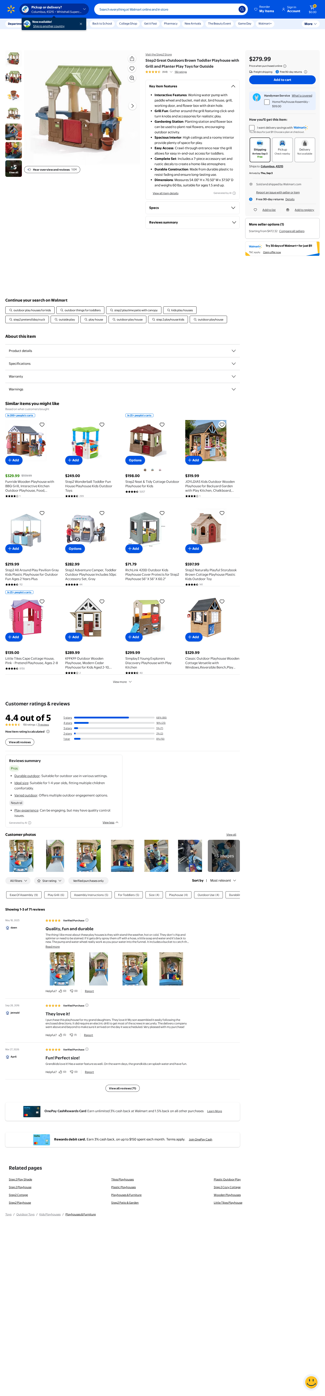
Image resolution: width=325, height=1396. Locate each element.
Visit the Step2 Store (158, 54)
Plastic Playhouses (123, 1187)
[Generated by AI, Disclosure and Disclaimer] (234, 193)
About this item (20, 336)
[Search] (242, 9)
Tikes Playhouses (122, 1179)
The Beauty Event (219, 23)
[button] (264, 9)
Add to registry (304, 210)
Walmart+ (265, 23)
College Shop (128, 23)
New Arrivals (193, 23)
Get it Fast (150, 23)
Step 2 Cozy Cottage (227, 1187)
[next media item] (132, 106)
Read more (53, 946)
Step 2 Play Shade (20, 1179)
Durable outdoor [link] (27, 776)
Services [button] (44, 23)
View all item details (165, 193)
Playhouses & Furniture (126, 1195)
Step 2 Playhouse (20, 1187)
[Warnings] (233, 389)
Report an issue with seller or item (278, 192)
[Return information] (304, 72)
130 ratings (181, 72)
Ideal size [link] (21, 783)
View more (120, 682)
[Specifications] (233, 363)
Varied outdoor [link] (25, 795)
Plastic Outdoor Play (227, 1179)
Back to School (102, 23)
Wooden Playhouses (227, 1195)
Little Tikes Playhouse (228, 1202)
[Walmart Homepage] (11, 9)
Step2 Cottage (18, 1195)
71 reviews (43, 724)
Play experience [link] (26, 810)
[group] (166, 72)
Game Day (244, 23)
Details (289, 199)
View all (231, 834)
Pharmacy (171, 23)
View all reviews (20, 742)
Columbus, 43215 (272, 166)
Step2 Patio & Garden (125, 1202)
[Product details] (233, 350)
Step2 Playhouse (20, 1202)
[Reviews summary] (171, 72)
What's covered (302, 95)
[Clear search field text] (232, 9)
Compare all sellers (291, 231)
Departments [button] (17, 23)
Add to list (269, 210)
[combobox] (171, 9)
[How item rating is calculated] (48, 731)
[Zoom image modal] (132, 78)
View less (108, 822)
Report (89, 991)
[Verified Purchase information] (87, 920)
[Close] (81, 24)
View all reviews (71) (122, 1088)
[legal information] (285, 66)
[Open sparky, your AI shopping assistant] (311, 1382)
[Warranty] (233, 376)
